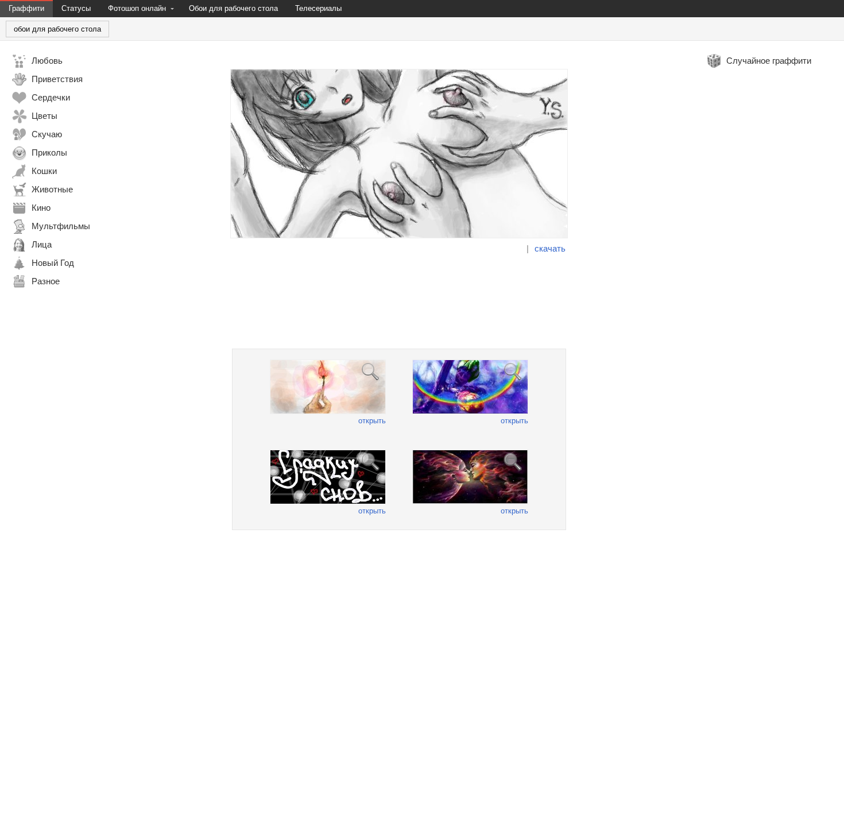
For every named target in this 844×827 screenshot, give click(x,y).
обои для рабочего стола (57, 29)
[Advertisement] (399, 301)
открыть (372, 420)
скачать (550, 248)
